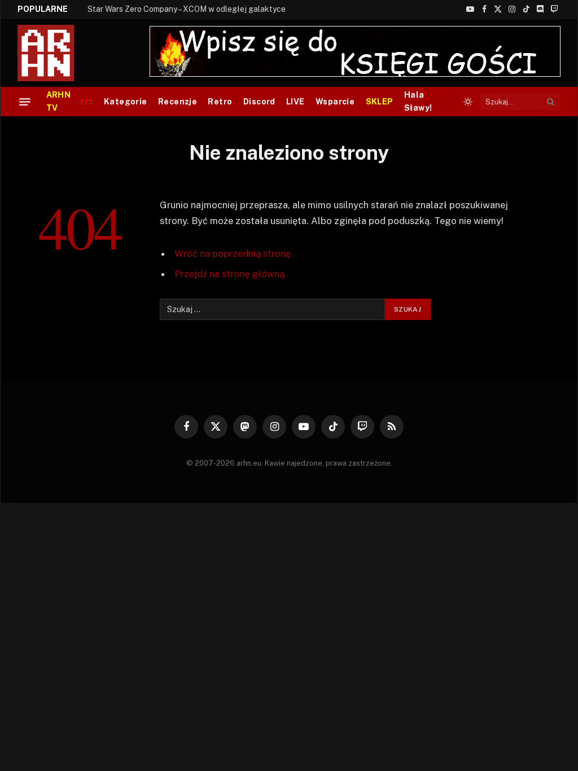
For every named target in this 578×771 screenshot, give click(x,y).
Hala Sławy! (418, 101)
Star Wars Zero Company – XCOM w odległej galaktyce (186, 9)
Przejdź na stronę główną (229, 273)
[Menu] (24, 101)
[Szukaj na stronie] (551, 101)
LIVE (295, 101)
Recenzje (177, 101)
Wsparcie (335, 101)
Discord (259, 101)
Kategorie (125, 101)
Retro (220, 101)
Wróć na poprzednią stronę (232, 253)
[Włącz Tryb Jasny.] (468, 101)
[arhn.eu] (53, 53)
